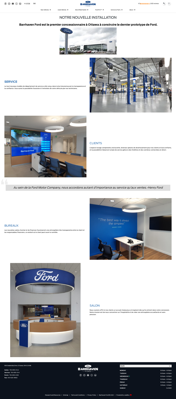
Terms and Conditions (78, 395)
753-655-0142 (14, 370)
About (131, 10)
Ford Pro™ (98, 10)
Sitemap (65, 395)
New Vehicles (45, 10)
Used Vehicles (62, 10)
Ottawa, (21, 365)
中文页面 (27, 3)
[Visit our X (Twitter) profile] (16, 4)
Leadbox (127, 395)
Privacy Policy (91, 395)
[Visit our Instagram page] (9, 4)
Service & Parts (116, 10)
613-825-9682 (12, 377)
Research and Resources (52, 395)
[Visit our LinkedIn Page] (20, 4)
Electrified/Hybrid (80, 10)
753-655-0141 (15, 372)
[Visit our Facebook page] (5, 4)
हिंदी (34, 3)
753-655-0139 (14, 375)
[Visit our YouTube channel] (13, 4)
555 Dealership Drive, (11, 365)
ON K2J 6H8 (27, 365)
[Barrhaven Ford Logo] (88, 3)
